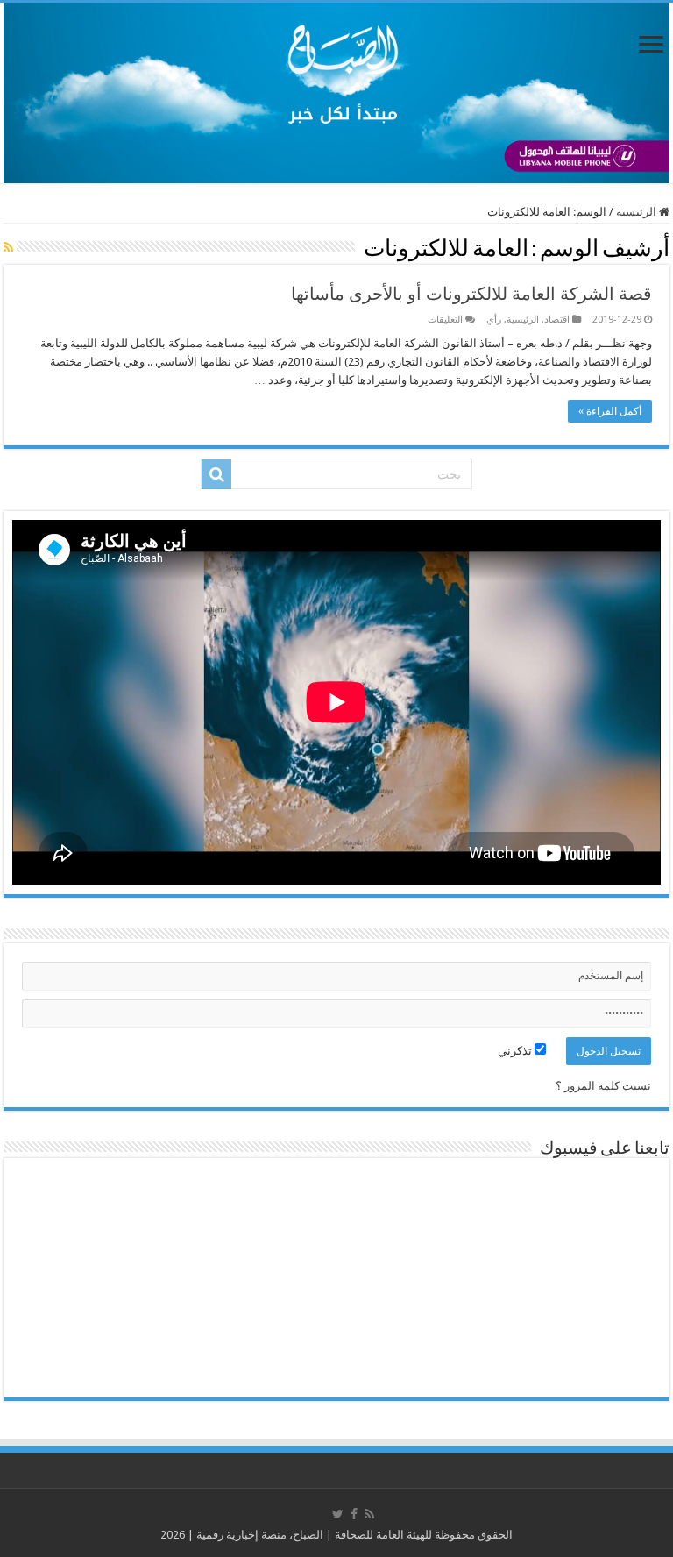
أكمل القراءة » (609, 411)
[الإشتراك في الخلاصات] (8, 247)
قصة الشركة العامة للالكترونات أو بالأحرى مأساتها (471, 293)
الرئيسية (637, 211)
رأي (493, 319)
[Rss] (369, 1514)
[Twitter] (337, 1514)
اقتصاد (557, 319)
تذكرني (516, 1050)
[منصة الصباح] (336, 93)
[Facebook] (354, 1514)
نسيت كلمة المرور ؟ (603, 1085)
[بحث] (216, 474)
